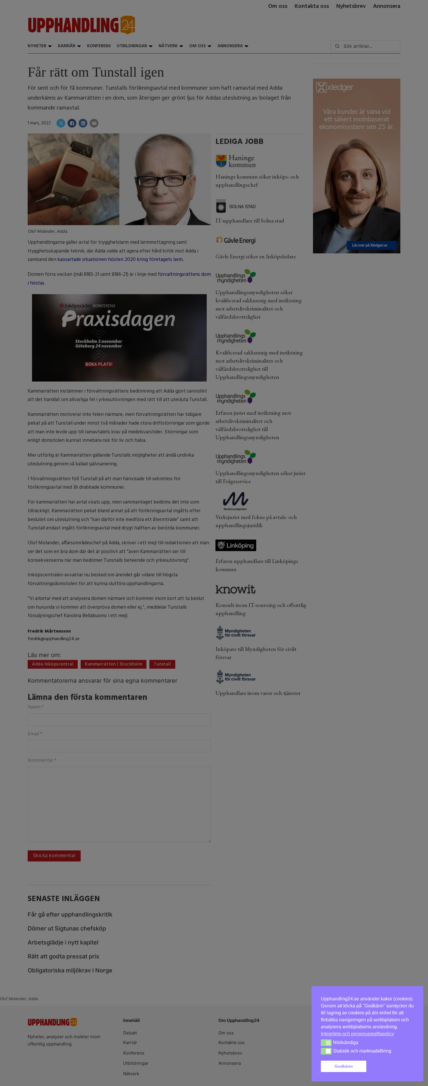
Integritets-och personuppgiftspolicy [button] (357, 1033)
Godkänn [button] (344, 1066)
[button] (391, 1066)
